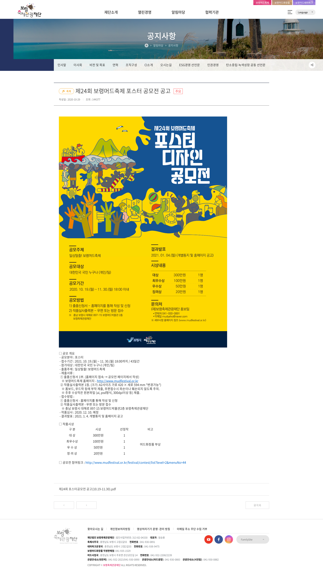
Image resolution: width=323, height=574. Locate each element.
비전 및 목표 (97, 65)
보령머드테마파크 (304, 2)
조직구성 (131, 65)
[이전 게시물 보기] (64, 505)
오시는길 (166, 65)
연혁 (115, 65)
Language (303, 12)
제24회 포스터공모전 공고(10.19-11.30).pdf (87, 489)
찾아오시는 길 (95, 529)
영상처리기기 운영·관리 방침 (153, 529)
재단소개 (111, 12)
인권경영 (213, 65)
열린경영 (144, 12)
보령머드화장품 (282, 2)
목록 (258, 505)
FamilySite (247, 539)
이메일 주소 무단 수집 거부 (192, 529)
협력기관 (212, 12)
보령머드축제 (262, 2)
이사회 (78, 65)
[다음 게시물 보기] (86, 505)
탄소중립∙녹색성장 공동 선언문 (245, 65)
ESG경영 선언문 (189, 65)
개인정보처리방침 (120, 529)
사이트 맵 (290, 12)
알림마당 (178, 12)
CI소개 (149, 65)
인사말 (62, 65)
